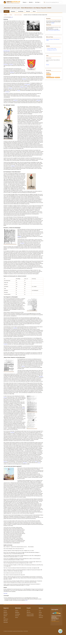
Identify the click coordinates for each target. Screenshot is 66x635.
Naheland (5, 615)
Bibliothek (31, 2)
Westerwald (6, 622)
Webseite (47, 64)
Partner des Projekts (30, 614)
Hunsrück (5, 610)
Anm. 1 (11, 17)
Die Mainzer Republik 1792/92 (51, 48)
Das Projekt (37, 2)
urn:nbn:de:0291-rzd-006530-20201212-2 (54, 30)
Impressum (41, 617)
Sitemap (40, 612)
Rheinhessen (49, 74)
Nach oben (5, 593)
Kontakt (40, 614)
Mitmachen (29, 612)
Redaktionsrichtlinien (30, 615)
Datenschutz (41, 615)
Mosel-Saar (6, 614)
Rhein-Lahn (5, 620)
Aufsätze (16, 610)
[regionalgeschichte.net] (12, 2)
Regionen (25, 2)
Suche (40, 610)
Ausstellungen (17, 614)
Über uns (28, 610)
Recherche (17, 615)
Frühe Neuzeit (57, 77)
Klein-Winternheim (7, 50)
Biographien (17, 612)
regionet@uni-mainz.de (55, 621)
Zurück (26, 600)
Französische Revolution (50, 77)
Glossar (16, 617)
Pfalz (4, 617)
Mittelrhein (5, 612)
